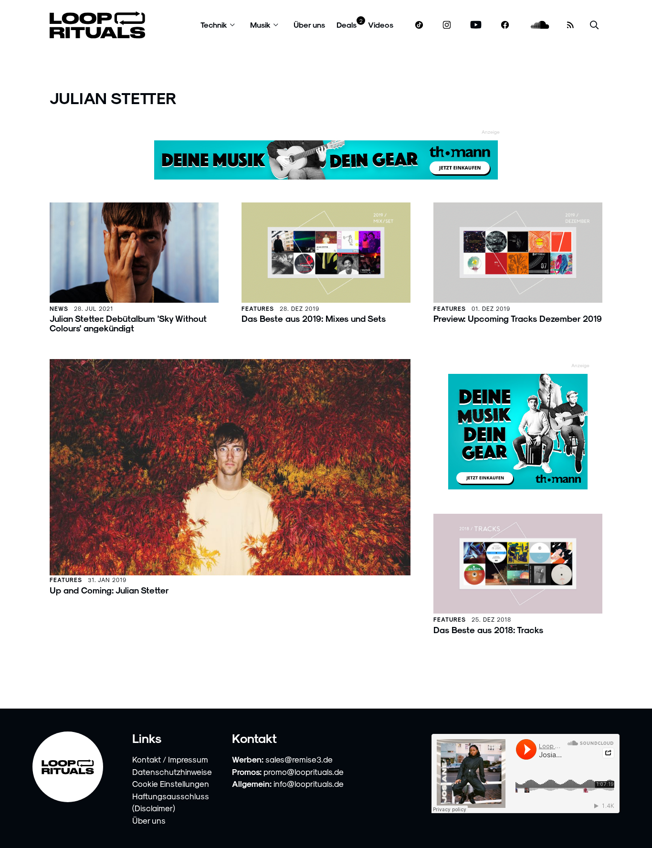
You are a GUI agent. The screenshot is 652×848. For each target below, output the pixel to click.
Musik (260, 24)
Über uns (309, 24)
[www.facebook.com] (505, 25)
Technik (213, 24)
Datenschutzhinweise (172, 771)
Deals (347, 24)
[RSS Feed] (570, 25)
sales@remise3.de (299, 759)
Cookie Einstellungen (170, 783)
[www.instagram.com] (446, 25)
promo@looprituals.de (303, 771)
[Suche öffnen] (594, 25)
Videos (380, 24)
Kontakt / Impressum (170, 759)
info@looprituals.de (308, 783)
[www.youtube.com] (476, 25)
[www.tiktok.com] (419, 25)
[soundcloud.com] (540, 25)
